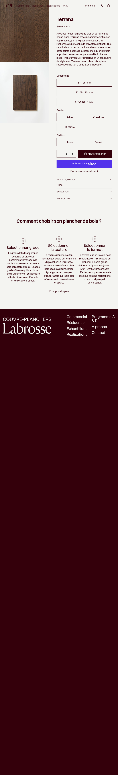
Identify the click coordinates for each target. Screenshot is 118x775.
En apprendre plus (59, 291)
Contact (98, 332)
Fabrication (63, 198)
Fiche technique (66, 179)
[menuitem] (66, 5)
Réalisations (77, 334)
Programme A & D (103, 318)
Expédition (63, 191)
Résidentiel (76, 322)
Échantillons (77, 328)
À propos (99, 326)
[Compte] (101, 5)
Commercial (77, 316)
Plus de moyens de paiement (84, 171)
